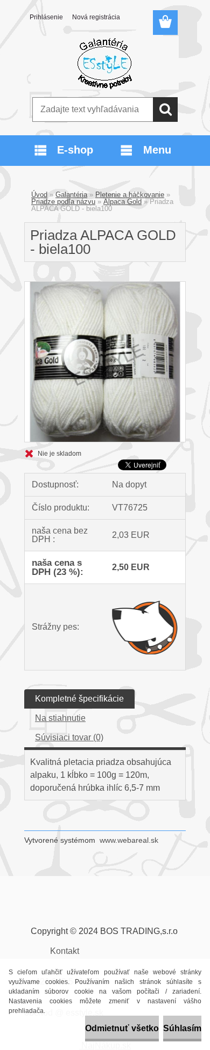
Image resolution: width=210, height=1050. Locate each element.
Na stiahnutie (60, 718)
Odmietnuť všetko (122, 1028)
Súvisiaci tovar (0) (69, 737)
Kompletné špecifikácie (79, 698)
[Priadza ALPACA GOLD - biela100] (105, 285)
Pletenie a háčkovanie (129, 195)
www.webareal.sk (129, 840)
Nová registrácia (96, 17)
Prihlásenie (46, 17)
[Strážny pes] (145, 627)
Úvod (39, 195)
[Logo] (105, 63)
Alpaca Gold (122, 202)
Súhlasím (182, 1028)
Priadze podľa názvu (63, 202)
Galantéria (71, 195)
